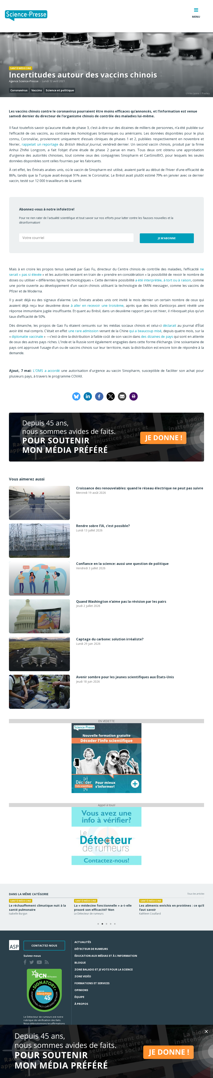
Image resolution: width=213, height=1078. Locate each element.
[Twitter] (32, 962)
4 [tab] (111, 924)
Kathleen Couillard (150, 913)
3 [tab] (106, 924)
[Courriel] (122, 396)
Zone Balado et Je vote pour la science (103, 969)
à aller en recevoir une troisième (97, 305)
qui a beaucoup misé (145, 331)
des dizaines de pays (157, 336)
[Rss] (47, 962)
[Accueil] (29, 16)
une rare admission (83, 331)
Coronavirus (18, 90)
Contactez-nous (44, 945)
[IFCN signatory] (44, 990)
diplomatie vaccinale (27, 336)
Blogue (80, 962)
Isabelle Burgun (18, 913)
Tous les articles (195, 893)
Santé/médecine (20, 68)
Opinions (81, 990)
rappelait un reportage (40, 144)
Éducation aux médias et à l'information (105, 956)
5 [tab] (115, 924)
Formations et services (92, 983)
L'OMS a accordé (46, 370)
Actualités (82, 942)
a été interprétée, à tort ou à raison (163, 280)
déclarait (169, 325)
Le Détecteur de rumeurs (88, 913)
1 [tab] (98, 924)
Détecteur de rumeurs (91, 949)
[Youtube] (40, 962)
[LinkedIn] (88, 396)
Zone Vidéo (82, 976)
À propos (81, 1004)
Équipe (79, 997)
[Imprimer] (133, 396)
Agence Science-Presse (23, 81)
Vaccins (36, 90)
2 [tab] (102, 924)
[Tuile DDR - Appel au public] (106, 835)
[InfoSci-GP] (106, 757)
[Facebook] (99, 396)
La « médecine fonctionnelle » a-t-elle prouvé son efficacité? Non (103, 907)
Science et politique (60, 90)
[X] (110, 396)
